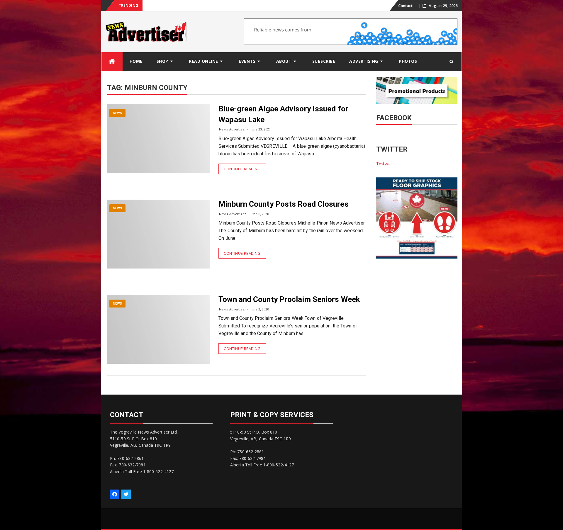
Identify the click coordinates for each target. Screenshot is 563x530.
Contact (405, 5)
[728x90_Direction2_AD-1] (350, 31)
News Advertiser (232, 129)
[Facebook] (114, 494)
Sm (148, 6)
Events (247, 61)
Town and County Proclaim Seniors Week (289, 299)
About (284, 61)
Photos (408, 61)
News (117, 113)
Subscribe (323, 61)
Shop (162, 61)
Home (136, 61)
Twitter (383, 163)
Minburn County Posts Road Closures (283, 204)
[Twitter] (126, 494)
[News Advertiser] (112, 61)
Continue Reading (242, 168)
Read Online (203, 61)
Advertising (363, 61)
